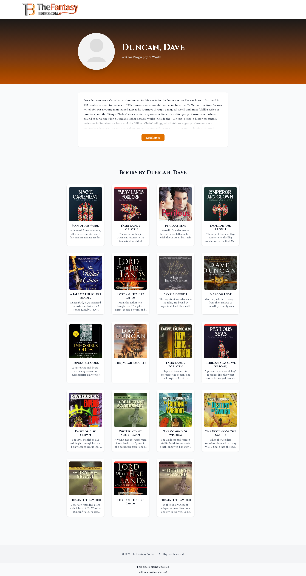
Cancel (162, 572)
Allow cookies (148, 572)
